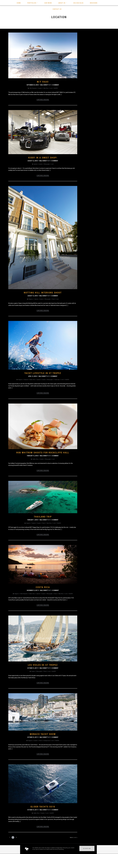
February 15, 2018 (32, 455)
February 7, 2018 (32, 520)
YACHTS (56, 88)
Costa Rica (43, 587)
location (40, 88)
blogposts (31, 299)
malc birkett (44, 85)
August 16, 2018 (32, 161)
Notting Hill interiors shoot (43, 292)
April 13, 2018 (32, 376)
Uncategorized (46, 740)
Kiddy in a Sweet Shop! (42, 157)
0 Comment (55, 85)
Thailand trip (43, 516)
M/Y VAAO (43, 81)
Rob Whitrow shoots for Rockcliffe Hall (42, 452)
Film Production (33, 88)
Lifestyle (35, 164)
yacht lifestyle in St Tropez (42, 373)
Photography (47, 164)
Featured (26, 379)
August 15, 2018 (32, 296)
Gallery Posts (32, 379)
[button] (86, 848)
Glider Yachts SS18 (43, 806)
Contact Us (57, 9)
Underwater (57, 379)
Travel (53, 299)
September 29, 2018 (32, 85)
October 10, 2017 (32, 737)
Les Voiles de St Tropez (43, 665)
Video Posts (45, 88)
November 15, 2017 (32, 590)
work (51, 88)
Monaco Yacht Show (43, 734)
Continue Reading (43, 99)
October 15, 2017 (32, 668)
